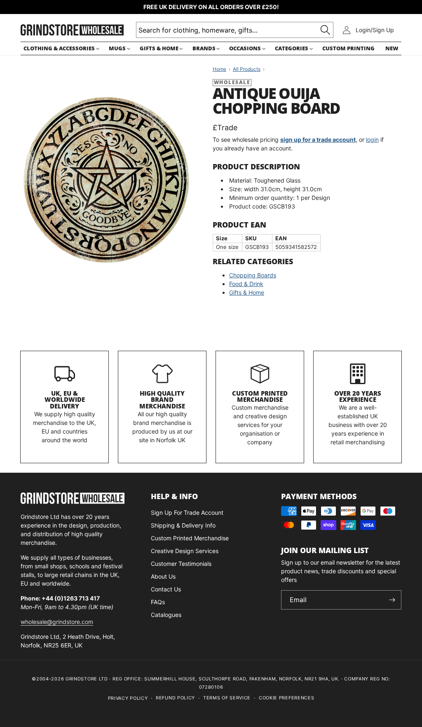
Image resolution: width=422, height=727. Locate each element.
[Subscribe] (392, 600)
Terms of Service (227, 698)
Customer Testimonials (181, 563)
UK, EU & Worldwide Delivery (65, 399)
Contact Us (166, 589)
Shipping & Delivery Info (183, 525)
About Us (163, 576)
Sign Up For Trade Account (187, 512)
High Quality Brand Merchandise (162, 399)
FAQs (158, 601)
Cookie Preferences (286, 698)
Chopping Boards (252, 275)
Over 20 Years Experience (357, 396)
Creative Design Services (184, 550)
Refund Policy (175, 698)
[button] (61, 48)
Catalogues (166, 614)
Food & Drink (246, 283)
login (372, 139)
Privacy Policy (128, 698)
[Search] (325, 30)
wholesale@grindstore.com (57, 621)
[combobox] (234, 30)
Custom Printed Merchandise (260, 396)
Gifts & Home (246, 292)
